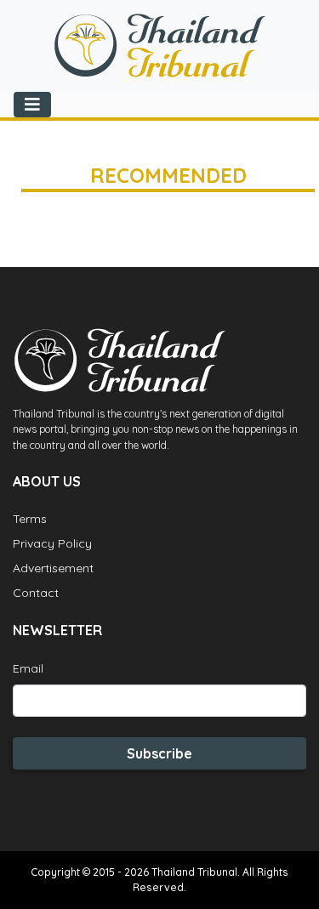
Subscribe (159, 753)
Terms (30, 518)
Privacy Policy (52, 543)
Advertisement (53, 568)
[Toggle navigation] (32, 104)
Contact (36, 592)
